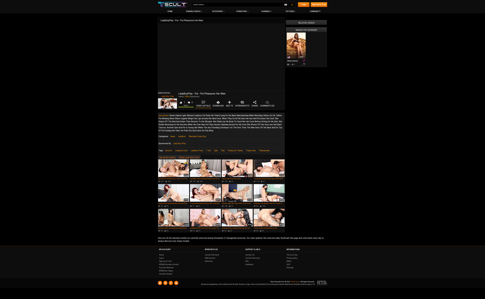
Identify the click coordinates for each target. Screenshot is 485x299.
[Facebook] (171, 283)
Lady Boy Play (167, 96)
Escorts (168, 150)
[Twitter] (160, 283)
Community (315, 11)
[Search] (292, 4)
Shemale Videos (193, 11)
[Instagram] (165, 283)
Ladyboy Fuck (197, 150)
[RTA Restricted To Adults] (322, 282)
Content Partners (212, 255)
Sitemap (289, 268)
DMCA (288, 261)
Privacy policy (291, 258)
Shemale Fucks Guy (197, 136)
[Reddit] (176, 283)
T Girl (208, 150)
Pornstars (241, 11)
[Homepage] (173, 4)
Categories (217, 11)
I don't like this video (189, 102)
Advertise (209, 261)
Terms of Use (292, 255)
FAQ (247, 261)
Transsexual (264, 150)
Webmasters (210, 258)
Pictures (290, 11)
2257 (288, 264)
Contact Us (250, 255)
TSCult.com (294, 282)
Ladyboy (182, 136)
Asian (172, 136)
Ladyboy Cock (181, 150)
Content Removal (252, 258)
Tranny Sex (251, 150)
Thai (223, 150)
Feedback (249, 264)
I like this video (181, 102)
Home (170, 11)
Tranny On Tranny (235, 150)
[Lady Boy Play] (167, 103)
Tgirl (216, 150)
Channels (265, 11)
